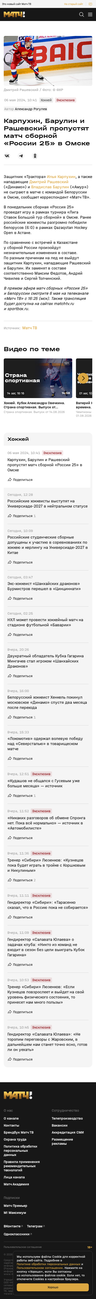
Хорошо (53, 1287)
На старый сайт (73, 4)
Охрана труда (15, 1139)
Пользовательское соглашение (23, 1247)
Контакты (11, 1125)
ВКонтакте (12, 1226)
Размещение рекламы (62, 1141)
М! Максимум (15, 1213)
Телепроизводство (67, 1118)
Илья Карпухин (61, 176)
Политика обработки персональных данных (20, 1150)
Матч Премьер (15, 1206)
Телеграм (34, 1226)
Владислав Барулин (50, 187)
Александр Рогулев (31, 109)
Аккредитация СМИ (68, 1132)
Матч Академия (16, 1184)
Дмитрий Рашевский (49, 181)
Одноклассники (17, 1234)
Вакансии (60, 1125)
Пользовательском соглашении (40, 1268)
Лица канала (14, 1177)
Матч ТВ (29, 328)
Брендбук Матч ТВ (19, 1132)
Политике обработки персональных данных (48, 1264)
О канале (11, 1118)
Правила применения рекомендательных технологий (22, 1166)
